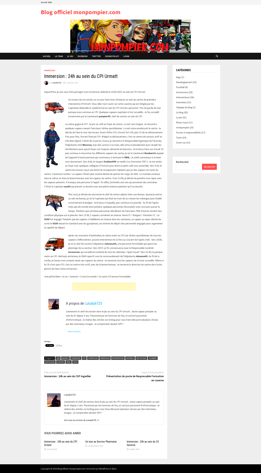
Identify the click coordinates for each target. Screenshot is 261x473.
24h (58, 358)
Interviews (181, 102)
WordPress (104, 468)
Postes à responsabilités (188, 132)
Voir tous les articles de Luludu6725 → (81, 420)
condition (75, 358)
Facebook (83, 56)
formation (93, 358)
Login (126, 56)
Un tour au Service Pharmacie (101, 441)
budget (65, 358)
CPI (84, 358)
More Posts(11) (74, 331)
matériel (130, 358)
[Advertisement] (104, 286)
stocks (60, 362)
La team (59, 56)
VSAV (75, 362)
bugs (178, 77)
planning (153, 358)
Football (180, 87)
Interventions (183, 97)
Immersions (49, 70)
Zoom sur (181, 142)
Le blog (180, 112)
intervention (118, 358)
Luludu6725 (56, 82)
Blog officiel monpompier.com (80, 12)
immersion (105, 358)
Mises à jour (182, 122)
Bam (114, 468)
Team (179, 137)
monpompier (182, 127)
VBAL (69, 362)
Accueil (47, 56)
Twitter (96, 56)
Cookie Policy (112, 56)
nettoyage (141, 358)
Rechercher (182, 161)
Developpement (184, 82)
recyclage (50, 362)
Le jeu (70, 56)
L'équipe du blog (184, 107)
